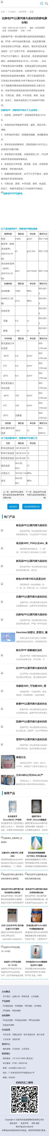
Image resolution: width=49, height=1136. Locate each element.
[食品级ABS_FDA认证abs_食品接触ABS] (8, 547)
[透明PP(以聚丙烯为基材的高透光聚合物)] (8, 744)
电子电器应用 (29, 1034)
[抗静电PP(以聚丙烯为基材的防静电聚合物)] (8, 619)
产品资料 (12, 11)
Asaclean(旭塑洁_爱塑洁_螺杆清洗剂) (32, 632)
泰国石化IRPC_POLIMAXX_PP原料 (31, 757)
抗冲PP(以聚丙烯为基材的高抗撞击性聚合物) (31, 668)
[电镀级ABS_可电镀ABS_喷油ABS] (8, 690)
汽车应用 (6, 1034)
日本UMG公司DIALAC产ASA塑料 (29, 775)
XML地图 (35, 1123)
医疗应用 (40, 1034)
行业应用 (6, 1029)
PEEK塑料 (16, 1010)
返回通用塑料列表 (32, 506)
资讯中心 (6, 1043)
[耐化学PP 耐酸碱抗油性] (8, 654)
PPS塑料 (6, 1010)
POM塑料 (19, 1005)
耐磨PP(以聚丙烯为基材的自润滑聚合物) (31, 704)
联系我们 (6, 1053)
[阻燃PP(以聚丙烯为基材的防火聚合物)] (8, 726)
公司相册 (35, 996)
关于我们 (6, 996)
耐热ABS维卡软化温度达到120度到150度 (31, 579)
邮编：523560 (9, 1077)
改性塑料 (6, 1015)
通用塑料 (23, 11)
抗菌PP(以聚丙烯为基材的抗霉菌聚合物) (31, 597)
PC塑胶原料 (8, 1005)
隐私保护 (13, 1123)
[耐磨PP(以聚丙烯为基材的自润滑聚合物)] (8, 708)
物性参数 (6, 1048)
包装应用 (16, 1039)
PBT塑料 (28, 1005)
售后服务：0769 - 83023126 (15, 1063)
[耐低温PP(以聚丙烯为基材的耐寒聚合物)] (8, 530)
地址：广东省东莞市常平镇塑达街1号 (18, 1072)
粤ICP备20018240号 (24, 1126)
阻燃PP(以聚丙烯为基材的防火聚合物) (31, 721)
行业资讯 (16, 1048)
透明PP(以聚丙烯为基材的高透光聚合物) (31, 739)
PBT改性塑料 (34, 1020)
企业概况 (6, 991)
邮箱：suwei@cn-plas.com (14, 1067)
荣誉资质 (25, 996)
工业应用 (6, 1039)
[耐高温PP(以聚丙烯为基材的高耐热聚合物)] (8, 565)
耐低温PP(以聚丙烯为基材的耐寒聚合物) (36, 494)
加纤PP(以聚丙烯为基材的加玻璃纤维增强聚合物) (13, 494)
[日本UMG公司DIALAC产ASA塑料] (8, 779)
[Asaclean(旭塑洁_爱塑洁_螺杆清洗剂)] (8, 637)
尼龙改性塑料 (8, 1025)
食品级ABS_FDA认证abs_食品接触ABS (32, 543)
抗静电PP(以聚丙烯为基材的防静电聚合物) (31, 614)
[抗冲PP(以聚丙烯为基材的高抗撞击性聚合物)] (8, 672)
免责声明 (24, 1123)
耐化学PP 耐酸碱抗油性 (29, 650)
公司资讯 (25, 1048)
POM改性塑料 (21, 1020)
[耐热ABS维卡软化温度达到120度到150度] (8, 583)
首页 (3, 11)
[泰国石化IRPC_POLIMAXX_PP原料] (8, 764)
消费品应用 (17, 1034)
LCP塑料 (37, 1005)
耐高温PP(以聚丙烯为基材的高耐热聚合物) (31, 561)
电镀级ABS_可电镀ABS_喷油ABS (31, 686)
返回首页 (13, 506)
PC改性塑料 (8, 1020)
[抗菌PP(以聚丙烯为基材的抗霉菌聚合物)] (8, 601)
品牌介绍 (16, 996)
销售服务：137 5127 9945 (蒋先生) (18, 1058)
